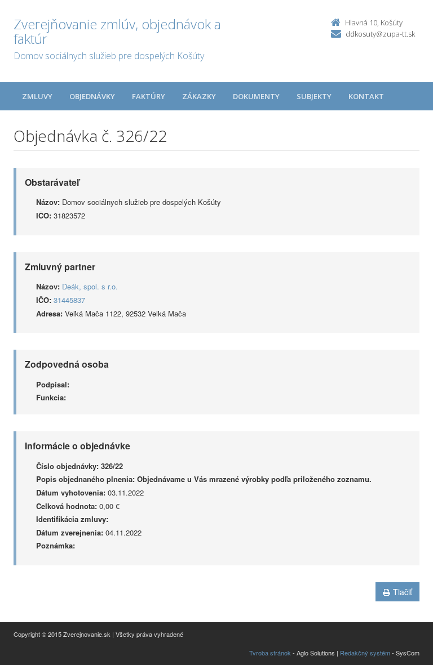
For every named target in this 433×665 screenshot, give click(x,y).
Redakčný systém (365, 652)
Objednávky (92, 96)
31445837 (69, 299)
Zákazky (199, 96)
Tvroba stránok (270, 652)
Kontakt (366, 96)
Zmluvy (37, 96)
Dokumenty (256, 96)
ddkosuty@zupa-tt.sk (380, 34)
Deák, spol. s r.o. (90, 286)
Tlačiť (402, 591)
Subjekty (314, 96)
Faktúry (148, 96)
